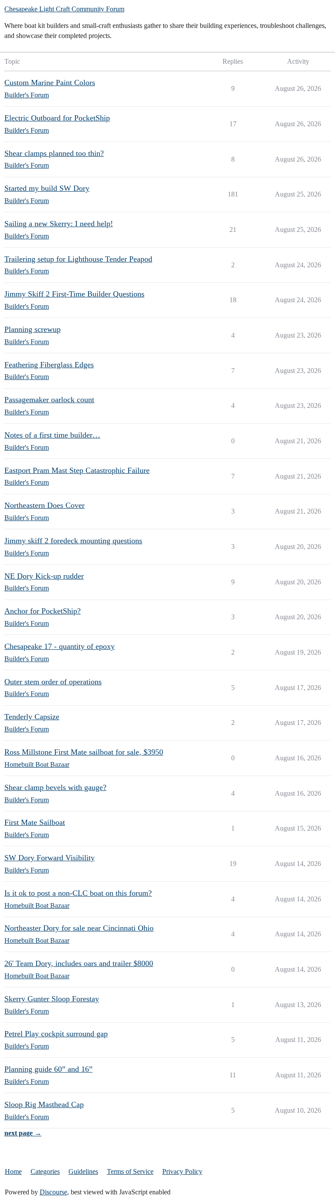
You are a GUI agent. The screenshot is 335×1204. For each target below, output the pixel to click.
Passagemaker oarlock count (49, 399)
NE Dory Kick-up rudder (44, 576)
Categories (45, 1171)
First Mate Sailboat (34, 822)
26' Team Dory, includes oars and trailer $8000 (78, 963)
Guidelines (83, 1171)
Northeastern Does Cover (44, 505)
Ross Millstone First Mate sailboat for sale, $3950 (83, 752)
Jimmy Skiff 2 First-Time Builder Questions (74, 294)
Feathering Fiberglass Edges (49, 364)
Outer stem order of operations (53, 681)
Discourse (53, 1192)
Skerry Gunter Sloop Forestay (51, 998)
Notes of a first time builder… (52, 435)
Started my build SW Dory (46, 188)
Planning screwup (32, 329)
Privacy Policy (182, 1171)
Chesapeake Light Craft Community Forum (64, 9)
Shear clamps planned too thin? (54, 153)
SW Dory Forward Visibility (49, 857)
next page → (22, 1133)
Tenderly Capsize (31, 716)
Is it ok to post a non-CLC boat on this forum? (78, 893)
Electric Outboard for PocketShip (57, 118)
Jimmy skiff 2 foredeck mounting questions (73, 540)
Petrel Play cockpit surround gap (56, 1033)
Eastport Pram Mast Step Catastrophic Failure (77, 470)
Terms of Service (130, 1171)
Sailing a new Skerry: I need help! (58, 223)
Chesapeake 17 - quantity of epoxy (59, 646)
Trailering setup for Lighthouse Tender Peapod (78, 259)
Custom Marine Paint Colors (49, 82)
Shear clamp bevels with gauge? (55, 787)
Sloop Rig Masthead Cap (44, 1104)
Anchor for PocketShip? (42, 611)
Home (13, 1171)
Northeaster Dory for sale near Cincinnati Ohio (79, 928)
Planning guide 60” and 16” (48, 1069)
